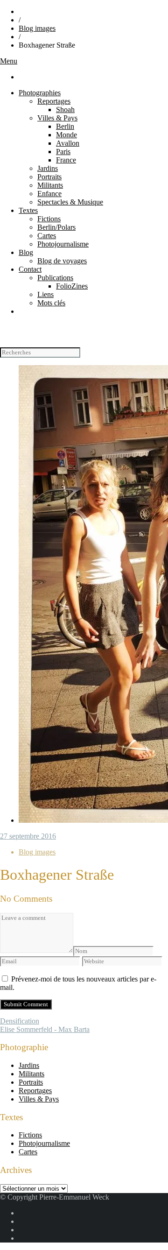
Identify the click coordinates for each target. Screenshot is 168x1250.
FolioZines (72, 286)
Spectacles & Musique (70, 202)
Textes (28, 210)
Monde (66, 135)
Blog (26, 252)
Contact (30, 269)
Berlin (65, 126)
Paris (63, 151)
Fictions (49, 219)
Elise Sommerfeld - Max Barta (45, 1029)
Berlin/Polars (56, 227)
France (66, 160)
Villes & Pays (57, 118)
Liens (45, 294)
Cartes (46, 236)
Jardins (47, 168)
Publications (55, 278)
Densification (19, 1021)
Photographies (40, 93)
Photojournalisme (63, 244)
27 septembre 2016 (28, 836)
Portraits (49, 177)
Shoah (65, 109)
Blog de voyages (62, 261)
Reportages (53, 101)
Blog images (37, 28)
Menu (8, 61)
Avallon (67, 143)
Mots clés (51, 303)
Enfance (49, 194)
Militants (50, 185)
